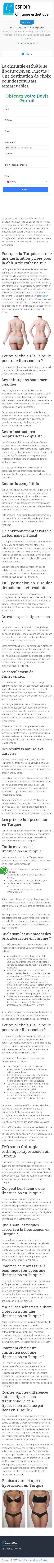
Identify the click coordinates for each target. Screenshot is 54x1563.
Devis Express (27, 22)
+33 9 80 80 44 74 (30, 43)
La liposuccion (9, 218)
